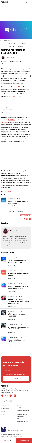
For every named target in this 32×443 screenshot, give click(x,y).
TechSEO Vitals (18, 436)
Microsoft (8, 191)
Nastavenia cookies (22, 421)
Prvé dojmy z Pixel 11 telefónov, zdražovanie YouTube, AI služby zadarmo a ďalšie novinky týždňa (19, 301)
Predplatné (4, 414)
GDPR (18, 419)
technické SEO (5, 436)
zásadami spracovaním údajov (19, 374)
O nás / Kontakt (5, 406)
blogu (20, 87)
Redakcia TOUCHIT (13, 306)
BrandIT (3, 411)
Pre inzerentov (5, 408)
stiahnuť (4, 122)
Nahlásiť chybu (24, 215)
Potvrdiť (16, 378)
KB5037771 (11, 120)
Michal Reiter (11, 57)
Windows (13, 96)
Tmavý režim (4, 400)
